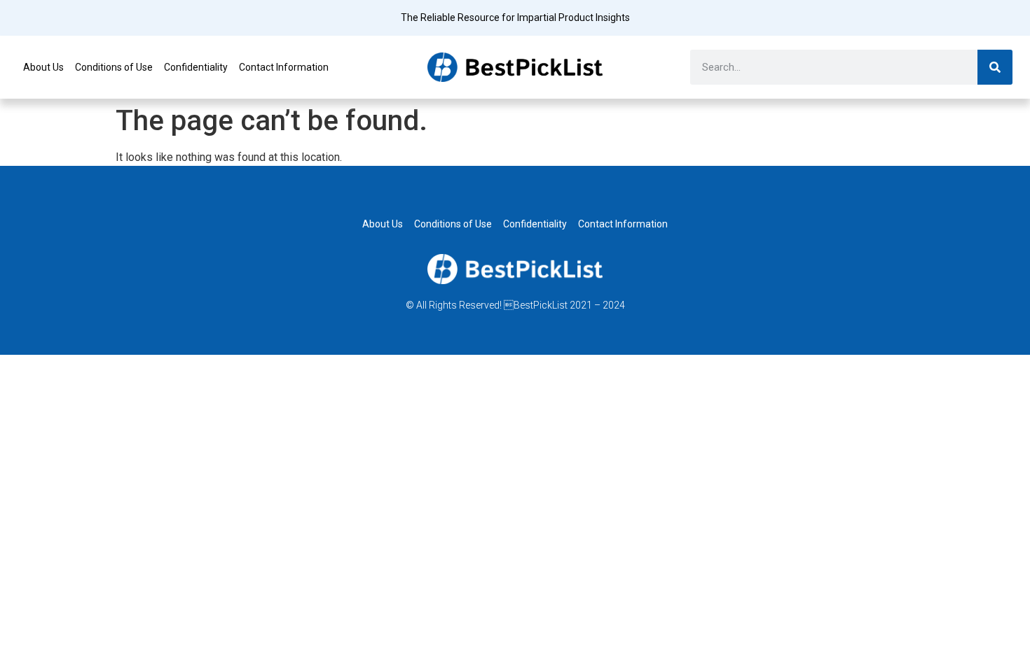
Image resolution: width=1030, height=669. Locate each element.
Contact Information (284, 67)
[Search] (994, 67)
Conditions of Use (114, 67)
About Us (43, 67)
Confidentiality (196, 67)
